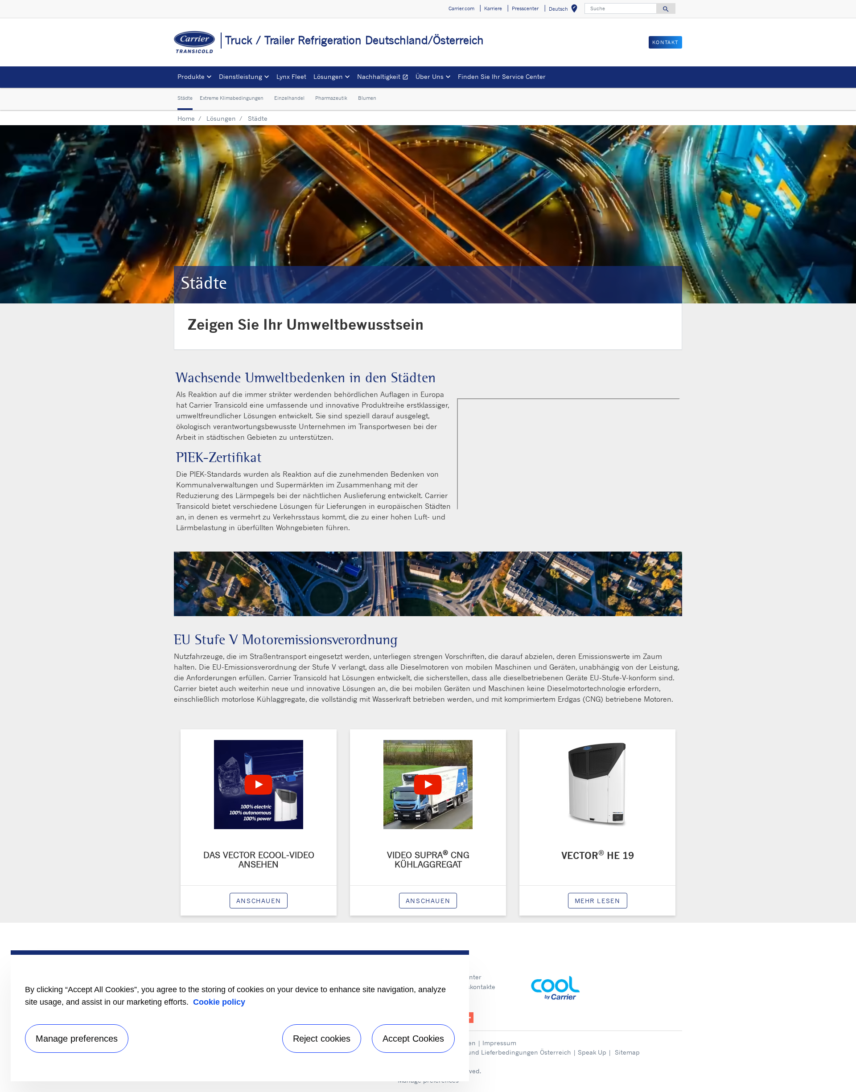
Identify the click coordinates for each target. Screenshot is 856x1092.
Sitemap (627, 1052)
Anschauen (258, 900)
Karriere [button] (493, 8)
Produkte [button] (191, 76)
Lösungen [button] (328, 76)
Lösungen (221, 118)
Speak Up (592, 1052)
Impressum (499, 1043)
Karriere (454, 966)
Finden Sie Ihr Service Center (502, 76)
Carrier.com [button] (461, 8)
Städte (185, 98)
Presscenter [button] (525, 8)
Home (186, 118)
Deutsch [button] (565, 10)
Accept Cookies (413, 1038)
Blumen (367, 98)
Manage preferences (77, 1038)
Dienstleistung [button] (240, 76)
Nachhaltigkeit (384, 78)
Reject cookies (321, 1038)
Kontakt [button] (665, 42)
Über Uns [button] (430, 76)
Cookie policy (219, 1002)
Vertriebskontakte (468, 986)
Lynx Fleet (291, 76)
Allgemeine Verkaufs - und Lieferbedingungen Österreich (485, 1052)
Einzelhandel (289, 98)
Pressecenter (462, 977)
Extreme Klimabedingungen (231, 98)
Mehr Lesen (598, 900)
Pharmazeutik (331, 98)
